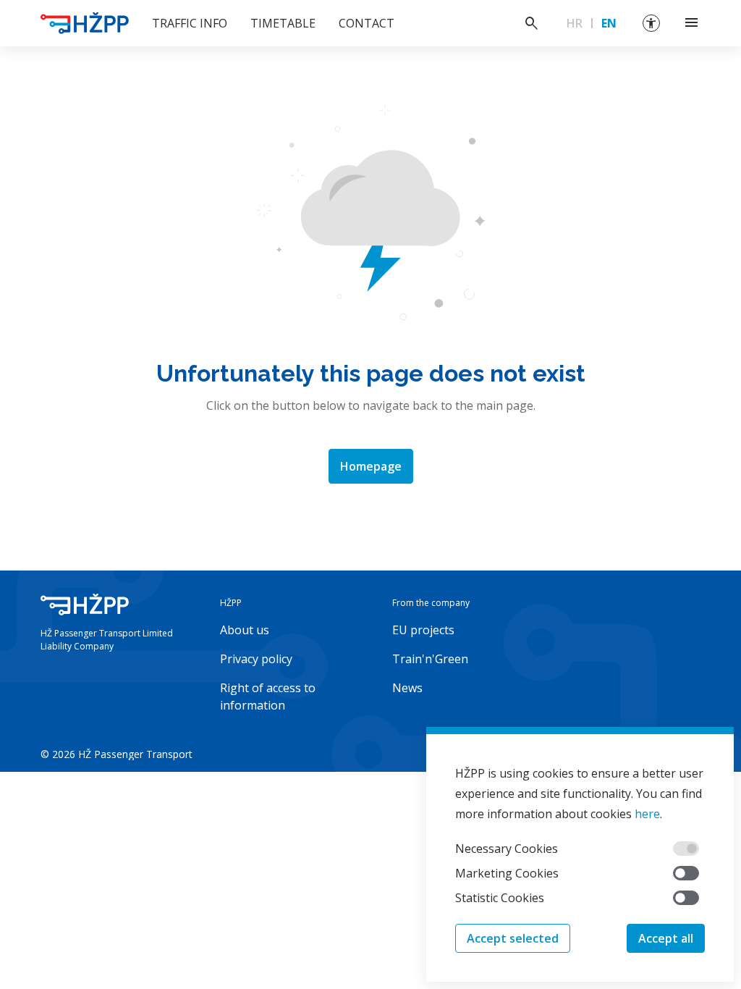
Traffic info (189, 23)
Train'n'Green (430, 659)
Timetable (283, 23)
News (407, 688)
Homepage (371, 466)
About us (244, 630)
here (647, 814)
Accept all (665, 938)
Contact (366, 23)
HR (575, 23)
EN (609, 23)
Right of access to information (268, 696)
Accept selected (513, 938)
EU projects (423, 630)
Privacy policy (256, 659)
